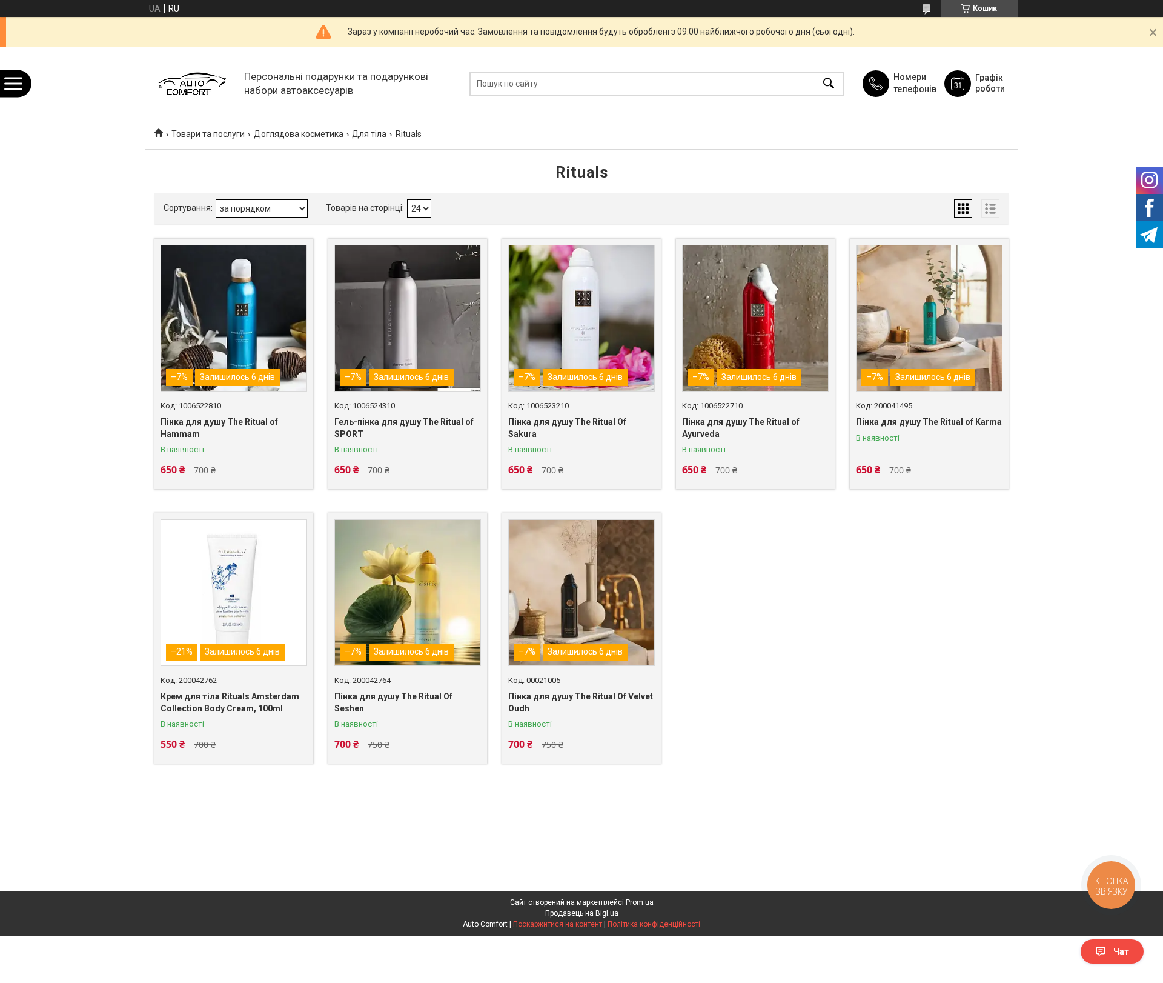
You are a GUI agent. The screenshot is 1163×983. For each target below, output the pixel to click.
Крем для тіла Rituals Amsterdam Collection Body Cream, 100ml (230, 702)
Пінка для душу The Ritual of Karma (929, 422)
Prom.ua (640, 902)
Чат (1121, 951)
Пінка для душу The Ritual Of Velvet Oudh (580, 702)
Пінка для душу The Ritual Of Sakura (567, 428)
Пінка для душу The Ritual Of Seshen (393, 702)
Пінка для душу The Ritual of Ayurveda (741, 428)
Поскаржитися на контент (557, 924)
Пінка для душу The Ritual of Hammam (219, 428)
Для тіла (369, 134)
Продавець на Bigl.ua (581, 913)
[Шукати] (828, 83)
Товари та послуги (208, 134)
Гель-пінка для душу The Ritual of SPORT (404, 428)
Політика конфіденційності (654, 924)
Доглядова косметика (298, 134)
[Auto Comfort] (191, 83)
